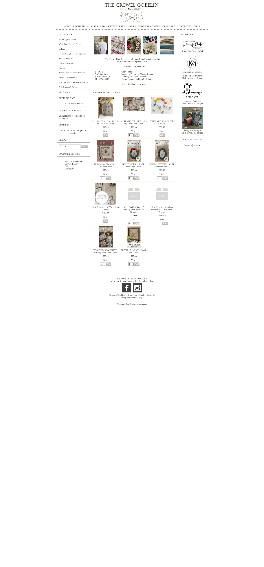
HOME (67, 26)
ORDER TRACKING (149, 26)
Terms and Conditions (117, 295)
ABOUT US (79, 26)
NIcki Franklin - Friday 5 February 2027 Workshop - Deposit (134, 209)
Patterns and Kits (66, 58)
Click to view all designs (192, 78)
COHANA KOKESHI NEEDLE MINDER (162, 122)
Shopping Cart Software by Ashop (132, 304)
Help (67, 166)
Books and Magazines (68, 77)
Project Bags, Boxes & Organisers (72, 54)
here (73, 130)
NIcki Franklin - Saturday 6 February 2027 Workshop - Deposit (162, 209)
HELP (197, 26)
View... (105, 131)
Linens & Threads (66, 63)
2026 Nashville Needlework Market (73, 82)
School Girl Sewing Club (192, 51)
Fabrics (62, 68)
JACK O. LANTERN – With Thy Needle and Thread (162, 165)
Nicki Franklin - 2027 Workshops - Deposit (105, 208)
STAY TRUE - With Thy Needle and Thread (134, 251)
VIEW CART (168, 26)
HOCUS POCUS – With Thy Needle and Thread (133, 165)
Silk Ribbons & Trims (68, 87)
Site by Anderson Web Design (132, 297)
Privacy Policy (71, 164)
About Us (142, 295)
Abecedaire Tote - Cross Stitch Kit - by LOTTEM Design (106, 122)
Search (84, 146)
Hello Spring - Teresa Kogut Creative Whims (105, 165)
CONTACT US (185, 26)
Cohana (62, 49)
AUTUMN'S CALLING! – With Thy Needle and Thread (134, 122)
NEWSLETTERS (108, 26)
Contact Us (69, 169)
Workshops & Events (67, 39)
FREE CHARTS (127, 26)
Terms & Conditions (73, 161)
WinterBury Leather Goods (70, 44)
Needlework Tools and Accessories (73, 73)
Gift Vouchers (64, 92)
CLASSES (92, 26)
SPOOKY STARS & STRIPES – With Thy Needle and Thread (106, 251)
